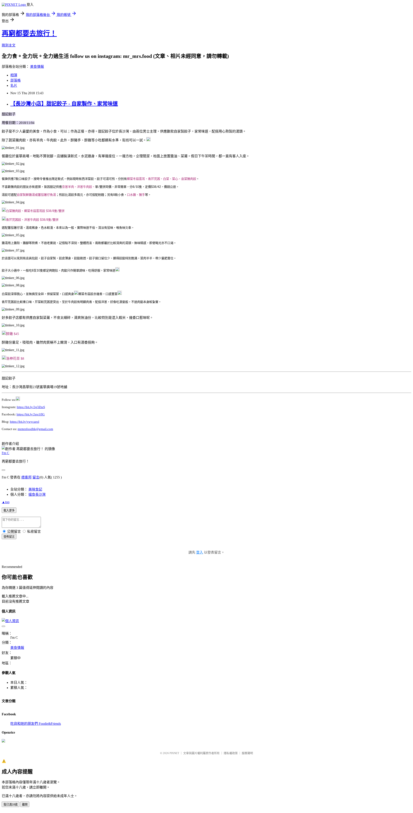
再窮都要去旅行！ (29, 33)
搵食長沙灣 (37, 494)
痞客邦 (26, 477)
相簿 (13, 75)
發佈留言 (9, 536)
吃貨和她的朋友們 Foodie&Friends (35, 723)
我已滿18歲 (10, 804)
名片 (13, 85)
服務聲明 (247, 753)
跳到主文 (8, 45)
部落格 (15, 80)
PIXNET (174, 753)
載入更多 (9, 510)
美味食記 (35, 489)
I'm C (5, 453)
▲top (5, 502)
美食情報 (37, 66)
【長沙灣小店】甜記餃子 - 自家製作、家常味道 (64, 103)
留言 (35, 477)
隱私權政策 (231, 753)
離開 (25, 804)
